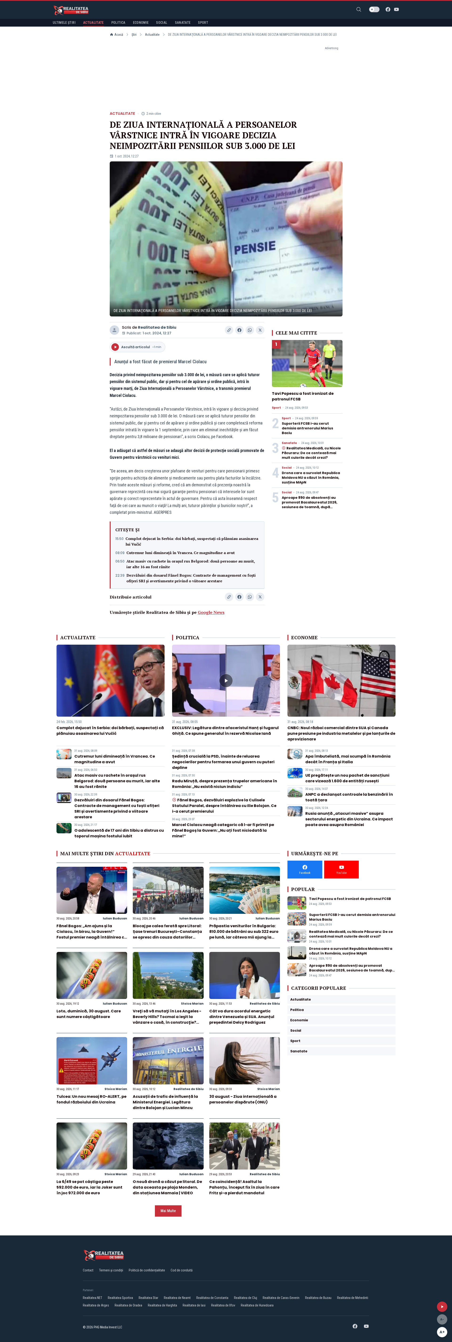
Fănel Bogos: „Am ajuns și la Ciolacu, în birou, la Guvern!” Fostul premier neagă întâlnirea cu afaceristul (91, 934)
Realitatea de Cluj (245, 1298)
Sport (276, 408)
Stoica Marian (192, 1004)
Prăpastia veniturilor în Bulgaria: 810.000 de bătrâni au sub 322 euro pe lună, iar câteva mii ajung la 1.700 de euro (243, 934)
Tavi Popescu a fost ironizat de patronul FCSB (350, 898)
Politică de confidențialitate (147, 1270)
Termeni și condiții (111, 1270)
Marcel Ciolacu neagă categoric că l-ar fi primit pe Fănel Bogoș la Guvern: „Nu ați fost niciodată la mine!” (223, 830)
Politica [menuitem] (118, 22)
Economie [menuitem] (141, 22)
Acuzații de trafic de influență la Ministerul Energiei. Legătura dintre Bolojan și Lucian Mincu (165, 1102)
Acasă (118, 34)
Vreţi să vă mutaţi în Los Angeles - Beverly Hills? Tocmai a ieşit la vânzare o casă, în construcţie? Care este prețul (167, 1019)
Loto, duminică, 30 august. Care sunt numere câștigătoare (88, 1013)
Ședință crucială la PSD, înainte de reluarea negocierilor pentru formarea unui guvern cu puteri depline (223, 762)
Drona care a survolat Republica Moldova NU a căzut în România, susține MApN (311, 478)
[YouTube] (396, 9)
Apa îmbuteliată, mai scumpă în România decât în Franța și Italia (348, 759)
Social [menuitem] (161, 22)
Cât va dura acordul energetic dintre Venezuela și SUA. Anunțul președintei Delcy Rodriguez (241, 1016)
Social (287, 468)
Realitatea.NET (92, 1298)
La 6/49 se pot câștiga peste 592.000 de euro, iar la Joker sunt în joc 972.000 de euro (89, 1187)
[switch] (374, 9)
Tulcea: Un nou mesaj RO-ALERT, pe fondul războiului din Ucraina (91, 1099)
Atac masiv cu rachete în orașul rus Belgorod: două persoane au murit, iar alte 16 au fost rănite (190, 564)
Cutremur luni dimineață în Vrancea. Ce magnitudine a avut (180, 552)
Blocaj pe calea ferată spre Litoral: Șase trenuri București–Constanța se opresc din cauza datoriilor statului (167, 934)
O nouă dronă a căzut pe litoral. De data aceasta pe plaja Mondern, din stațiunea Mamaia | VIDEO (167, 1187)
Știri (134, 34)
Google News (211, 612)
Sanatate (289, 443)
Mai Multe (168, 1211)
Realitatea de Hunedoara (257, 1305)
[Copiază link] (229, 330)
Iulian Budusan (115, 918)
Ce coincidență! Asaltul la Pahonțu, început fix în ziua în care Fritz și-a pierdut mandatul (244, 1187)
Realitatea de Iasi (194, 1305)
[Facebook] (388, 9)
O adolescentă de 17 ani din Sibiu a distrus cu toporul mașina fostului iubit (119, 833)
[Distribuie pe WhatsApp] (250, 330)
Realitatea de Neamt (177, 1298)
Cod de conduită (182, 1270)
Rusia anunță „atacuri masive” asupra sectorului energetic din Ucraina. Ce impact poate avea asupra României (349, 819)
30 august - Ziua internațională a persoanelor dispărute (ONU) (243, 1099)
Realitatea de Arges (96, 1305)
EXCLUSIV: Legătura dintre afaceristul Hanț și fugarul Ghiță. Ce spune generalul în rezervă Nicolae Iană (225, 730)
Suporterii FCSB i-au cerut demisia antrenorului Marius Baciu (307, 428)
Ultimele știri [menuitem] (64, 22)
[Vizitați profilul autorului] (114, 330)
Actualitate (152, 34)
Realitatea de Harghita (162, 1305)
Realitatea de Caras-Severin (281, 1298)
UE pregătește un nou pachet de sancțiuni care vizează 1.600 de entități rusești (347, 778)
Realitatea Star (148, 1298)
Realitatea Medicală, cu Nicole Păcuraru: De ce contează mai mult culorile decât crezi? (311, 453)
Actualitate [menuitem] (93, 22)
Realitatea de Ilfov (223, 1305)
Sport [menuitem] (203, 22)
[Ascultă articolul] (442, 1307)
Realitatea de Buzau (318, 1298)
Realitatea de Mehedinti (352, 1298)
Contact (88, 1270)
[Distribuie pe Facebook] (239, 330)
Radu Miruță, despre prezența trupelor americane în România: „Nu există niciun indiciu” (224, 783)
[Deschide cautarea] (358, 9)
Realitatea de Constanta (212, 1298)
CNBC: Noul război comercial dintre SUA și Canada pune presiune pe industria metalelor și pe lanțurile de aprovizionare (341, 733)
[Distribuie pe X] (260, 330)
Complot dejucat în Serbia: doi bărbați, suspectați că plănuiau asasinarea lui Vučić (191, 541)
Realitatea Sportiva (120, 1298)
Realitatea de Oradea (128, 1305)
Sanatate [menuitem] (183, 22)
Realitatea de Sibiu (157, 327)
